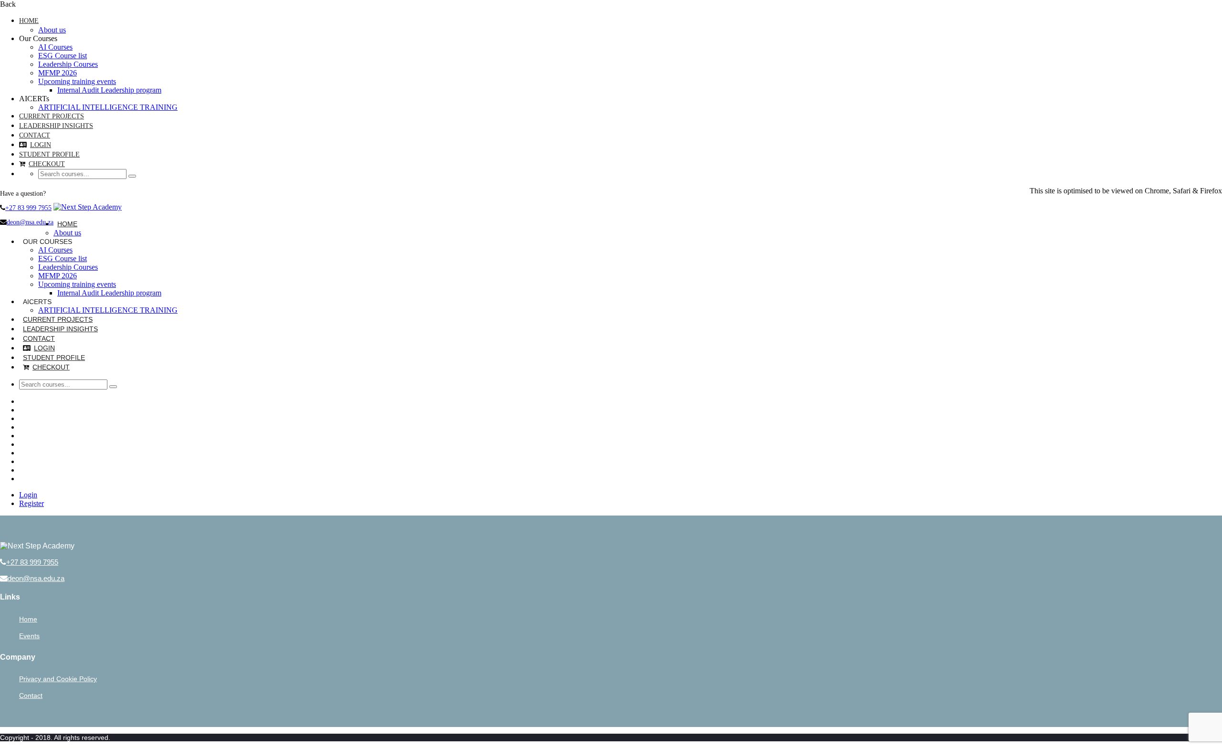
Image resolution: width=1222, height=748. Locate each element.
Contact (34, 135)
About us (52, 30)
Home (29, 20)
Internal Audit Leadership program (109, 90)
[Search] (132, 176)
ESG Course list (62, 56)
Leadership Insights (56, 125)
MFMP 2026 (57, 73)
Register (31, 503)
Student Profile (49, 154)
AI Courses (55, 47)
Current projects (51, 116)
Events (29, 636)
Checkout (47, 164)
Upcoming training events (77, 81)
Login (40, 144)
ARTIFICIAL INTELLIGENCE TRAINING (108, 107)
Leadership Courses (68, 64)
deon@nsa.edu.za (30, 222)
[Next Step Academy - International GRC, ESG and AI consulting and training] (87, 207)
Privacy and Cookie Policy (58, 679)
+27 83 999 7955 (28, 207)
